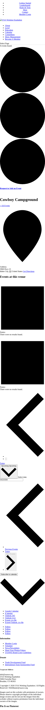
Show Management (12, 37)
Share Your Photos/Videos (15, 650)
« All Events (5, 206)
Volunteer (9, 646)
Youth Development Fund (15, 662)
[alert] (22, 308)
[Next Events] (6, 459)
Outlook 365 (10, 616)
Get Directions (28, 271)
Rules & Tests (25, 8)
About (7, 25)
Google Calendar (11, 611)
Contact (25, 12)
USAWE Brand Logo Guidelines (18, 653)
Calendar (8, 32)
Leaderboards (25, 5)
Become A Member (12, 39)
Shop (25, 10)
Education (9, 30)
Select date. (22, 477)
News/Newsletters (12, 648)
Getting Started (25, 3)
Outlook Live (10, 618)
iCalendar (9, 613)
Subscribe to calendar (9, 574)
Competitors (10, 35)
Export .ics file (10, 620)
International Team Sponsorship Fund (20, 665)
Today (2, 463)
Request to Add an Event (10, 188)
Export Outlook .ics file (14, 622)
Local (7, 28)
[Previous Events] (25, 456)
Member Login (25, 14)
